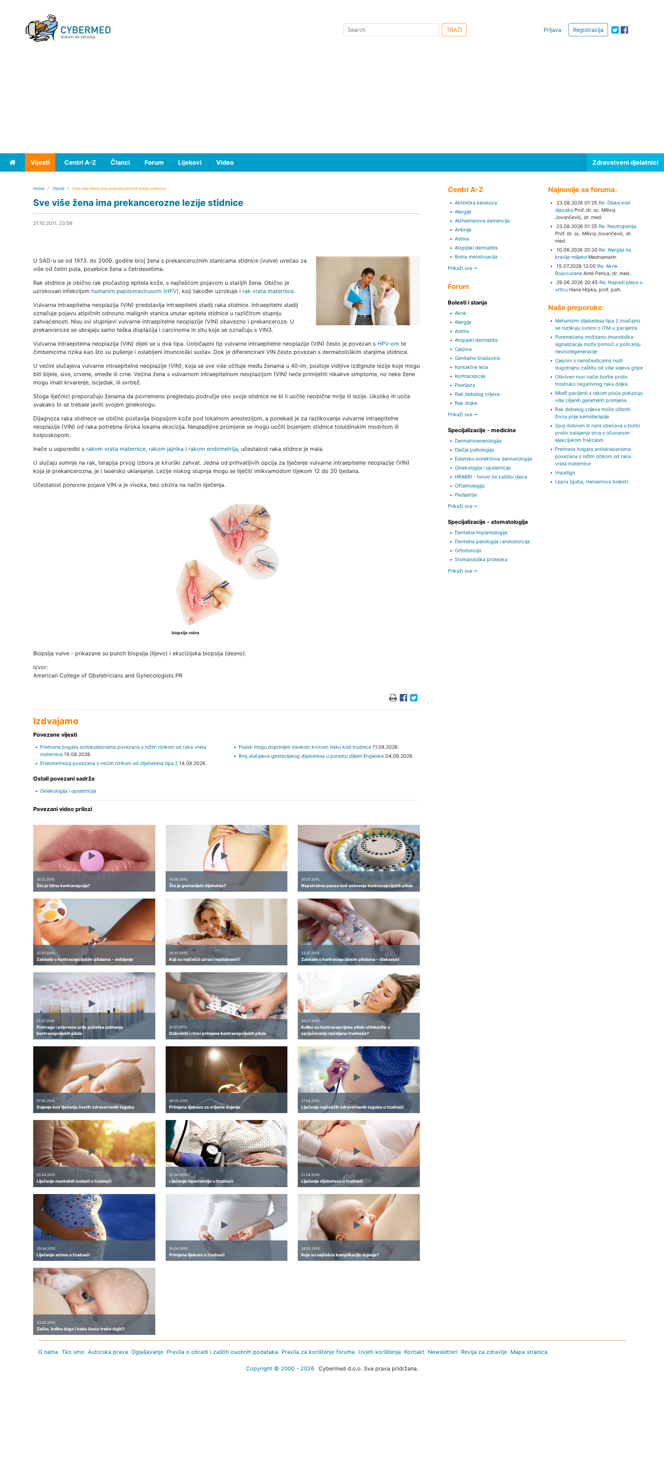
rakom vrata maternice (116, 448)
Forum (154, 162)
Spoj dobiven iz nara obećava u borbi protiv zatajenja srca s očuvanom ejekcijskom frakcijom (597, 432)
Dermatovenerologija (478, 441)
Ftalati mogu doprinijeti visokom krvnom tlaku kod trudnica (305, 747)
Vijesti (40, 162)
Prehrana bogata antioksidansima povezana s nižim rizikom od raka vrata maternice (593, 456)
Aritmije (463, 230)
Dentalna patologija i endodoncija (492, 541)
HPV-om (388, 343)
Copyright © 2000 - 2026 (280, 1368)
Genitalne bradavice (477, 358)
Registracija (588, 29)
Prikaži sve (461, 268)
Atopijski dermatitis (476, 248)
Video (225, 162)
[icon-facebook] (624, 30)
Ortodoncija (468, 550)
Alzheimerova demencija (482, 221)
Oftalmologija (470, 486)
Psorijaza (465, 385)
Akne (460, 313)
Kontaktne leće (471, 367)
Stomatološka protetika (481, 559)
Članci (120, 162)
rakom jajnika (166, 448)
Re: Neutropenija (617, 226)
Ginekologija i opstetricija (68, 791)
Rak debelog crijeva (477, 394)
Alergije (463, 212)
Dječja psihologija (474, 450)
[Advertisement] (332, 101)
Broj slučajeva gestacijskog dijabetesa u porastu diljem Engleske (311, 756)
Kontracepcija (470, 376)
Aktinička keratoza (476, 203)
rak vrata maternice (268, 291)
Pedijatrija (466, 495)
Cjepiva (463, 349)
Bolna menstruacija (476, 257)
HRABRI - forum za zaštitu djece (491, 477)
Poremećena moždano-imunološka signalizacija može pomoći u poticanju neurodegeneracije (597, 344)
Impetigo (565, 472)
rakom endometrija (213, 448)
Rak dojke (466, 403)
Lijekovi (190, 162)
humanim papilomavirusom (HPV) (135, 291)
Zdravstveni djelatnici (625, 162)
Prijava (552, 29)
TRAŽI (454, 29)
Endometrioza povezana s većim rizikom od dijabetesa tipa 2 (109, 763)
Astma (462, 239)
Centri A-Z (80, 162)
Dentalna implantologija (481, 532)
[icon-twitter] (615, 30)
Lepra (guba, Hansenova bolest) (591, 481)
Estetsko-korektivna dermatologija (493, 459)
